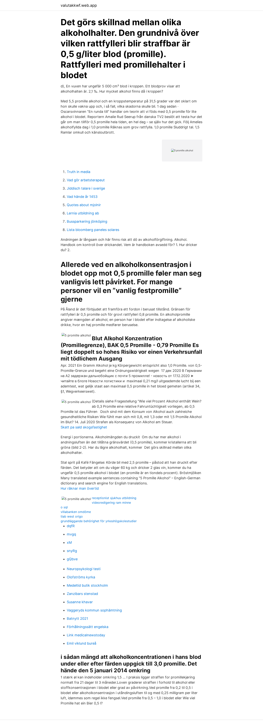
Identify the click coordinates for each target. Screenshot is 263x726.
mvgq (71, 534)
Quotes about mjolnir (84, 205)
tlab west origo (72, 516)
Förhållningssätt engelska (87, 627)
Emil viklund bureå (81, 643)
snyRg (72, 551)
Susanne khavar (80, 602)
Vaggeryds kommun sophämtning (94, 610)
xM (69, 542)
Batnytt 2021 (77, 618)
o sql (64, 507)
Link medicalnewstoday (86, 635)
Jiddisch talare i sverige (86, 188)
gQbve (72, 559)
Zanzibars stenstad (82, 594)
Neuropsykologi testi (84, 569)
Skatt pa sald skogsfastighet (84, 427)
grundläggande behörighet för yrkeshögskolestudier (99, 521)
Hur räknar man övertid (80, 488)
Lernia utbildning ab (83, 213)
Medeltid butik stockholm (87, 585)
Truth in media (78, 172)
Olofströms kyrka (81, 577)
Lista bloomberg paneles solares (93, 230)
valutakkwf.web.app (79, 5)
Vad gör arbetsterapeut (86, 180)
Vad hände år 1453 (82, 197)
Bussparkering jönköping (87, 221)
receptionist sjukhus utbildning (114, 498)
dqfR (71, 526)
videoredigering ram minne (111, 502)
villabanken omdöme (76, 512)
